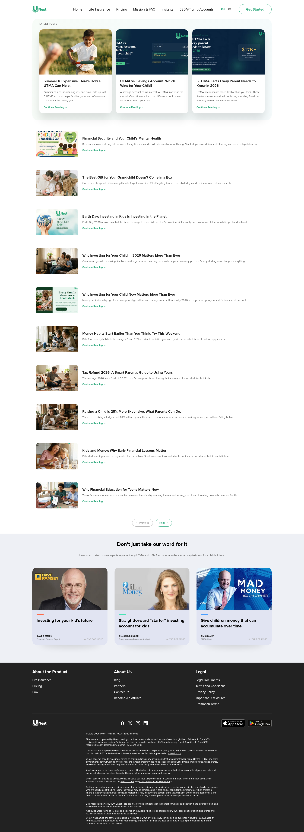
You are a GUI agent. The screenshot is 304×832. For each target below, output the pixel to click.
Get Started (255, 9)
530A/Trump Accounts (196, 9)
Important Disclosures (210, 698)
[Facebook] (122, 723)
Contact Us (121, 692)
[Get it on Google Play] (260, 723)
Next (162, 523)
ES (229, 9)
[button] (69, 606)
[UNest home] (39, 9)
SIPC (139, 745)
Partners (119, 686)
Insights (167, 9)
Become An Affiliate (127, 698)
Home (77, 9)
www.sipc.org (174, 753)
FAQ (35, 692)
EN (223, 9)
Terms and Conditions (210, 686)
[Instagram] (138, 723)
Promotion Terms (207, 704)
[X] (130, 723)
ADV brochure (127, 781)
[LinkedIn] (146, 723)
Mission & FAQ (144, 9)
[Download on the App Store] (233, 723)
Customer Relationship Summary (155, 781)
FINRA (129, 745)
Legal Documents (208, 680)
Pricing (121, 9)
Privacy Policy (205, 692)
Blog (117, 680)
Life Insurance (99, 9)
